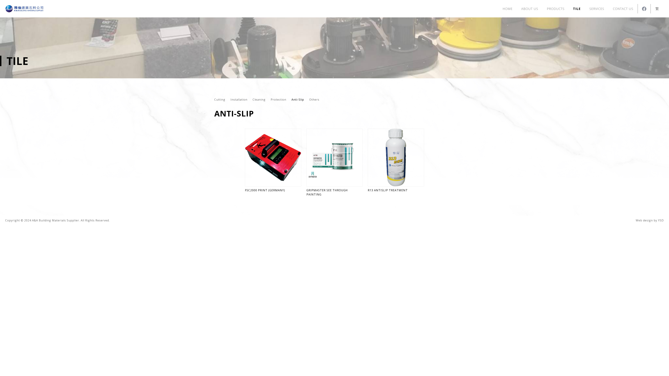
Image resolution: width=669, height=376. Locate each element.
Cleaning (259, 99)
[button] (555, 9)
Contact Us (623, 9)
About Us (529, 9)
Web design (644, 220)
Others (314, 99)
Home (508, 9)
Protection (278, 99)
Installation (238, 99)
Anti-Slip (297, 99)
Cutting (219, 99)
